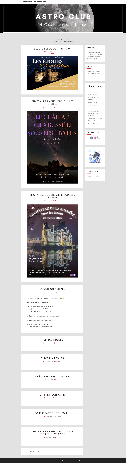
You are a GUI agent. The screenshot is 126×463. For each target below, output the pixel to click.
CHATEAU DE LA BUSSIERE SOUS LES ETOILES (52, 102)
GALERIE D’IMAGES (93, 1)
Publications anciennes (37, 452)
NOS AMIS (101, 1)
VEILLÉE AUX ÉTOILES (93, 123)
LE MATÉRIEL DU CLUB (94, 77)
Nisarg (78, 460)
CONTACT (85, 1)
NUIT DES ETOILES (52, 339)
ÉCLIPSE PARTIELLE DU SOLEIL (52, 413)
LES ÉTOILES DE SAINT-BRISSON (52, 376)
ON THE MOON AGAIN (52, 394)
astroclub (58, 51)
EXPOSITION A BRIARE (52, 289)
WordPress (68, 460)
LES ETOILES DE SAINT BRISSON (52, 48)
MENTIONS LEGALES (93, 177)
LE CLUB (79, 1)
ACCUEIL (73, 1)
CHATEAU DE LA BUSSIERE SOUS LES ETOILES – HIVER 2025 (52, 432)
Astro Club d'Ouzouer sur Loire (34, 2)
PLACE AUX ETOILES (52, 358)
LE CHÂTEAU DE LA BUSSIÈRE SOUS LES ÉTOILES (52, 196)
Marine (59, 200)
